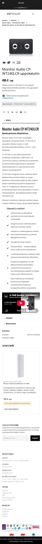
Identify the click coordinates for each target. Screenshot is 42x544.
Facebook (4, 112)
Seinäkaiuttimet (7, 381)
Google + (17, 112)
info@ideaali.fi (7, 473)
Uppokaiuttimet (17, 381)
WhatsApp (25, 112)
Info (3, 495)
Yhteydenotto (7, 493)
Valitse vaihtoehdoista (11, 409)
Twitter (8, 112)
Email (21, 112)
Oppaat (5, 514)
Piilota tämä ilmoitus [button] (26, 541)
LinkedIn (12, 112)
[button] (33, 14)
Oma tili (5, 491)
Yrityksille (5, 512)
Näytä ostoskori (33, 335)
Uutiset (4, 516)
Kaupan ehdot (7, 500)
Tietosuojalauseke (8, 498)
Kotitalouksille (7, 509)
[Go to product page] (21, 365)
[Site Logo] (13, 14)
